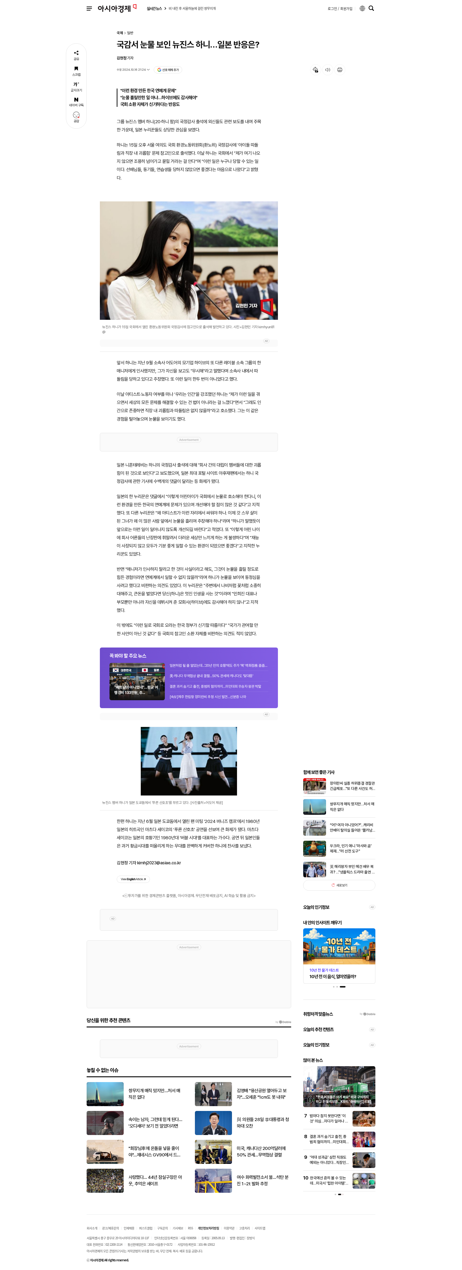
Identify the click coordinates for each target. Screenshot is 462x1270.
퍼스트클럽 (145, 1228)
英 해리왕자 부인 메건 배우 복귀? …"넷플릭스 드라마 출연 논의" (352, 869)
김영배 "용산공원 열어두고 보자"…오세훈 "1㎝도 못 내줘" (261, 1094)
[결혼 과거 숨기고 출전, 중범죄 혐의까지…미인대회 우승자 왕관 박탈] (364, 1146)
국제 (120, 33)
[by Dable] (283, 1022)
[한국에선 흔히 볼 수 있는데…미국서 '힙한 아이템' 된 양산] (364, 1187)
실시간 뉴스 (154, 8)
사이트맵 (260, 1228)
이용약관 (229, 1228)
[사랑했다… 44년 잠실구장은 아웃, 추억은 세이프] (105, 1191)
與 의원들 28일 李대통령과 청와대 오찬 (263, 1123)
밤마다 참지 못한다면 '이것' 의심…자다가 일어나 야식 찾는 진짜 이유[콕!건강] (329, 1121)
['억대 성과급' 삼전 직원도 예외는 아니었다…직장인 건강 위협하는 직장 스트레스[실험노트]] (364, 1167)
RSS (190, 1228)
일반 (130, 33)
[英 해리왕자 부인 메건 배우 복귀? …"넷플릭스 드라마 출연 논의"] (314, 876)
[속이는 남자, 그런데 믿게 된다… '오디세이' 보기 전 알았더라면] (105, 1134)
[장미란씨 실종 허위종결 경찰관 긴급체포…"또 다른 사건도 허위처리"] (314, 793)
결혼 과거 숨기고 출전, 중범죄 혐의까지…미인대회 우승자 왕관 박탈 (215, 686)
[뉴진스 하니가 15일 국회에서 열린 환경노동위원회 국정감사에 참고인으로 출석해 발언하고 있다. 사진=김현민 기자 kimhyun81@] (189, 260)
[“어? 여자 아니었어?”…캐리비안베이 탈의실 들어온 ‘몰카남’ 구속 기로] (314, 834)
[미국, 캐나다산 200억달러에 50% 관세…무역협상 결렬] (213, 1163)
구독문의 (162, 1228)
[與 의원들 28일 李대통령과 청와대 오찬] (213, 1134)
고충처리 (244, 1228)
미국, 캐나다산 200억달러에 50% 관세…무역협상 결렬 (261, 1152)
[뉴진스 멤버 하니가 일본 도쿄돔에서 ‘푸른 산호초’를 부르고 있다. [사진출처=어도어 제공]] (189, 761)
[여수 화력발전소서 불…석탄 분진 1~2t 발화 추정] (213, 1191)
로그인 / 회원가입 (340, 8)
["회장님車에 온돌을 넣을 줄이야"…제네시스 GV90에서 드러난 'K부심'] (105, 1163)
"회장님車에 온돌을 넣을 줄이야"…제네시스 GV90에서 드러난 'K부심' (154, 1152)
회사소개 (92, 1228)
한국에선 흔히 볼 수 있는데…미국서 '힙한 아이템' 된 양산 (328, 1183)
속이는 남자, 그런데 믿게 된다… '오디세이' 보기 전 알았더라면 (155, 1123)
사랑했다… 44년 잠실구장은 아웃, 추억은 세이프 (155, 1180)
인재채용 (129, 1228)
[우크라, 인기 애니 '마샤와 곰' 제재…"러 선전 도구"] (314, 855)
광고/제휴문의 (110, 1228)
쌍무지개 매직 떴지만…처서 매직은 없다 (352, 807)
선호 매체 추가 (170, 70)
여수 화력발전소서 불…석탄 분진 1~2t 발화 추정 (262, 1180)
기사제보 (178, 1228)
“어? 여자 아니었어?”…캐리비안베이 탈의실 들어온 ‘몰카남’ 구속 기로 (351, 828)
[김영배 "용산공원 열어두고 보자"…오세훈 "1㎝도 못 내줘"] (213, 1105)
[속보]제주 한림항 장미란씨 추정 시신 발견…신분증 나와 (208, 697)
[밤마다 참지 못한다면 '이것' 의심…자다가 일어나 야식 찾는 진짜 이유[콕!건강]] (364, 1125)
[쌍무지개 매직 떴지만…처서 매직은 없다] (314, 813)
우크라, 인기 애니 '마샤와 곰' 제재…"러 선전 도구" (351, 848)
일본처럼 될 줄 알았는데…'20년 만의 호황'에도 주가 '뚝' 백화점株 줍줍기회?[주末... (219, 665)
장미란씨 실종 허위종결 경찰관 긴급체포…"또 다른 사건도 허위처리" (352, 786)
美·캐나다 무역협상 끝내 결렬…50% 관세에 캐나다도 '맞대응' (211, 676)
